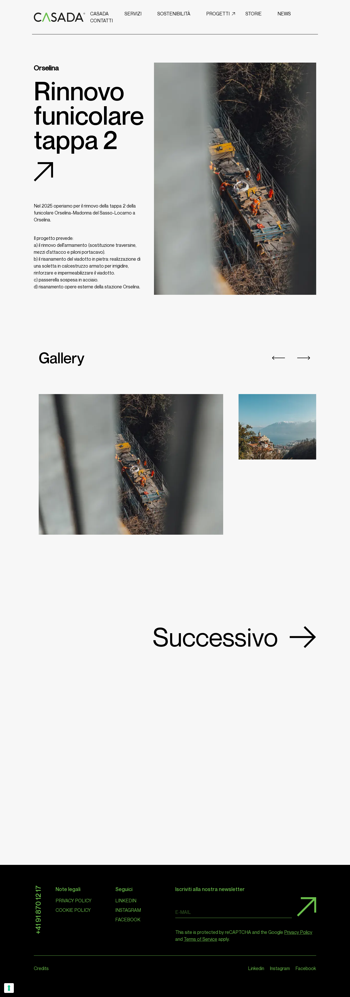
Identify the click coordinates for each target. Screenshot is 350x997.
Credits (41, 968)
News (284, 13)
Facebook (127, 919)
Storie (253, 13)
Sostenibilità (173, 13)
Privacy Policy (73, 900)
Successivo (215, 636)
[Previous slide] (278, 358)
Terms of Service (200, 939)
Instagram (128, 910)
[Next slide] (303, 358)
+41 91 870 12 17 (38, 909)
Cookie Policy (73, 910)
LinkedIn (125, 900)
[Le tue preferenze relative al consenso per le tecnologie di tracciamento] (9, 988)
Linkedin (256, 968)
